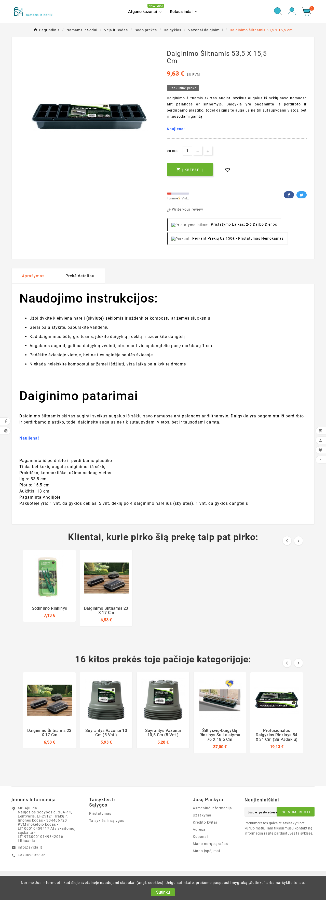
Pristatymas (100, 813)
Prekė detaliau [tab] (79, 276)
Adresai (200, 829)
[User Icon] (292, 11)
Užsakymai (202, 815)
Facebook (289, 194)
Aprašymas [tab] (33, 276)
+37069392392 (31, 855)
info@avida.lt (30, 847)
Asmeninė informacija (212, 808)
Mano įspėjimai (206, 851)
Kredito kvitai (205, 822)
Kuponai (200, 837)
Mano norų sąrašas (210, 844)
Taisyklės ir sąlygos (106, 821)
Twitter (301, 194)
